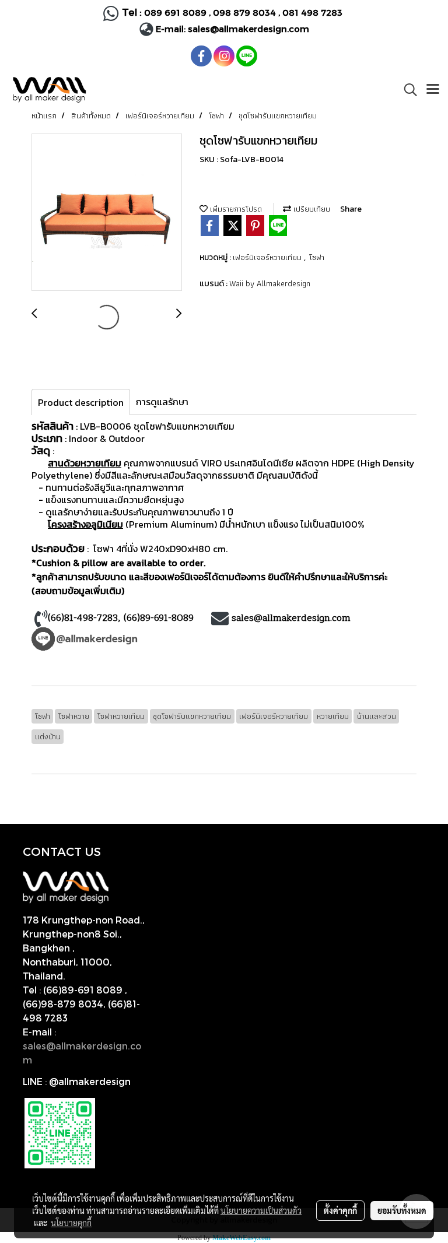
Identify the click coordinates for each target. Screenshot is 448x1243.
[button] (406, 89)
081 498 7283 (313, 12)
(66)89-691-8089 (160, 618)
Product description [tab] (81, 402)
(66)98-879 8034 (63, 1003)
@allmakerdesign (90, 1081)
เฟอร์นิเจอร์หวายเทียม (268, 257)
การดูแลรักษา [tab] (162, 402)
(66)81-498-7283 (83, 618)
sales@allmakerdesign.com (248, 28)
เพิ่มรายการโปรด (235, 208)
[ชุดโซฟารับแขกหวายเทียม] (106, 213)
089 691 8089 (175, 12)
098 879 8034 (245, 12)
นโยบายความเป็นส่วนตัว (261, 1210)
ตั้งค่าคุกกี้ (340, 1210)
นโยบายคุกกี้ (71, 1222)
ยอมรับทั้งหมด (401, 1210)
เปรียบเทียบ (310, 208)
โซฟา (316, 257)
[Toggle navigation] (433, 90)
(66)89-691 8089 (83, 989)
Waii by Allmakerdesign (269, 283)
